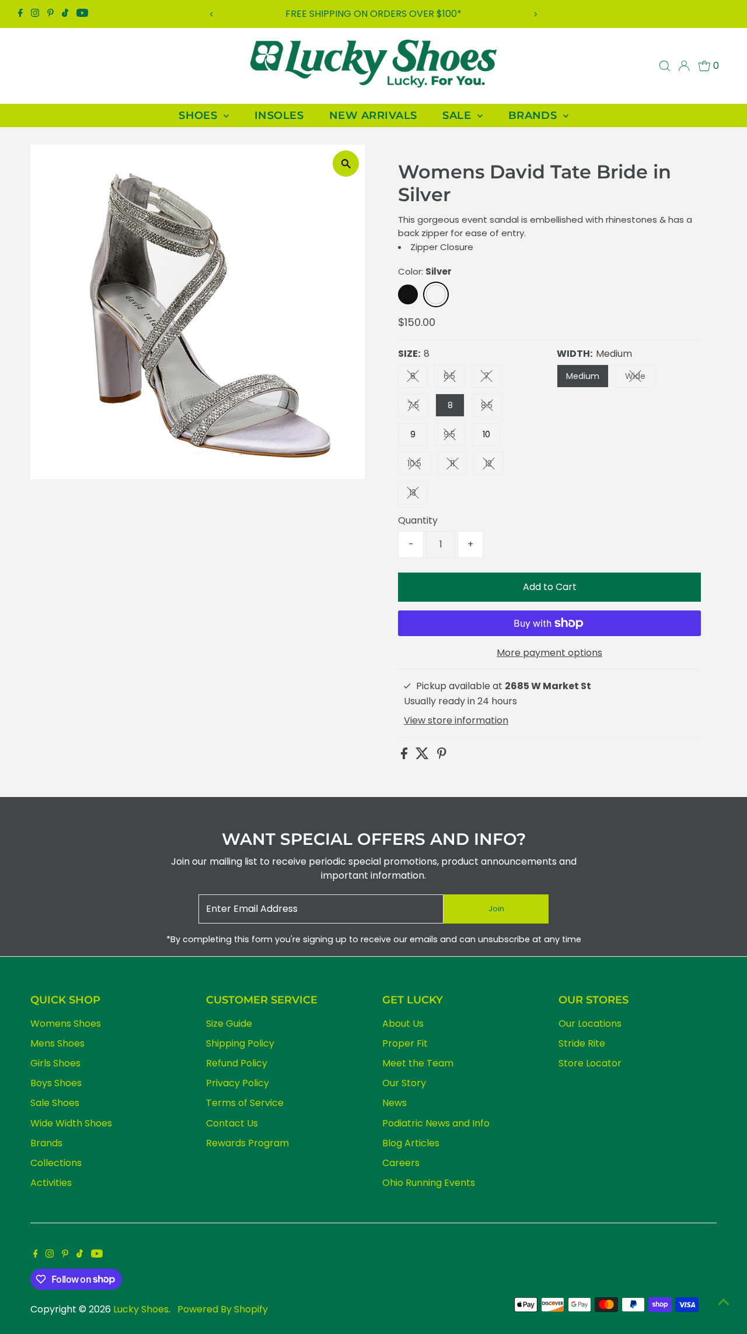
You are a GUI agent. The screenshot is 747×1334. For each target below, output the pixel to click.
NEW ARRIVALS (373, 115)
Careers (401, 1163)
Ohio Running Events (428, 1182)
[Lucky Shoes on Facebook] (20, 14)
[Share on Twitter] (423, 756)
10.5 (419, 465)
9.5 (454, 436)
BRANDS (534, 115)
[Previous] (212, 14)
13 (418, 495)
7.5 (417, 407)
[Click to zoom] (346, 163)
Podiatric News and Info (436, 1123)
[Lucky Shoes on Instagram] (35, 14)
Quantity (418, 520)
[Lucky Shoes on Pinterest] (50, 14)
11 (458, 465)
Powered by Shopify (222, 1309)
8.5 (491, 407)
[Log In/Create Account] (684, 66)
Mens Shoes (57, 1043)
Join (496, 908)
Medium (582, 376)
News (394, 1103)
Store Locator (590, 1063)
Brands (46, 1143)
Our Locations (590, 1023)
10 (486, 434)
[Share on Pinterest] (441, 756)
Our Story (404, 1083)
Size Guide (229, 1023)
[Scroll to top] (723, 1302)
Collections (56, 1163)
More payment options (549, 652)
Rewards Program (247, 1143)
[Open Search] (664, 66)
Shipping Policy (240, 1043)
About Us (403, 1023)
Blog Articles (410, 1143)
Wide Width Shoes (71, 1123)
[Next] (535, 14)
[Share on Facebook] (405, 756)
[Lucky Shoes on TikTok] (65, 14)
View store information (456, 720)
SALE (458, 115)
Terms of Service (245, 1103)
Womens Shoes (65, 1023)
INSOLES (278, 115)
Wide (640, 378)
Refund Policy (236, 1063)
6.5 (454, 378)
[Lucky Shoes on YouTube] (82, 14)
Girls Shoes (55, 1063)
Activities (51, 1182)
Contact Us (232, 1123)
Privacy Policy (237, 1083)
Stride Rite (581, 1043)
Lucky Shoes (141, 1309)
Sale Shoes (54, 1103)
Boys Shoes (56, 1083)
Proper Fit (405, 1043)
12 (494, 465)
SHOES (200, 115)
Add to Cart (550, 587)
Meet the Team (417, 1063)
